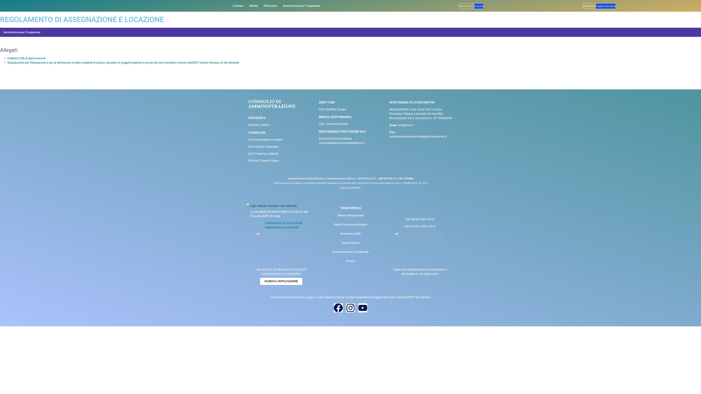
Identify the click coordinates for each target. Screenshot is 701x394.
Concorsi (478, 6)
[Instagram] (350, 307)
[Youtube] (362, 307)
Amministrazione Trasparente (301, 5)
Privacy (350, 261)
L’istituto (238, 5)
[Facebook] (338, 307)
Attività (253, 5)
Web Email (588, 6)
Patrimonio (270, 5)
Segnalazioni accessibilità (281, 227)
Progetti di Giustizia (606, 6)
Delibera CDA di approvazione (26, 58)
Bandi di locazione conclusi (350, 224)
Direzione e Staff (351, 233)
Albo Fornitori (466, 6)
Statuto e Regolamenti (350, 215)
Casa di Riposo (351, 242)
